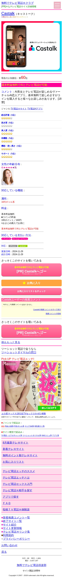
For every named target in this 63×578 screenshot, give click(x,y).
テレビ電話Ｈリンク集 (16, 531)
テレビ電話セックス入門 (17, 484)
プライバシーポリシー (16, 538)
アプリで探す (11, 496)
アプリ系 (55, 435)
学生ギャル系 (19, 426)
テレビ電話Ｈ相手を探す (17, 490)
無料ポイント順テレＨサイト (20, 455)
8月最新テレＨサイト (15, 442)
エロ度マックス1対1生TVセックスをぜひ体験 (23, 413)
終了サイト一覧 (12, 521)
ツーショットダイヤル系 (32, 435)
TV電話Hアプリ (35, 108)
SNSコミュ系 (46, 435)
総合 (3, 426)
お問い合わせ (9, 545)
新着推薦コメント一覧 (16, 517)
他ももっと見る (10, 342)
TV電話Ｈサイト (19, 108)
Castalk (8, 13)
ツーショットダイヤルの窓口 (18, 352)
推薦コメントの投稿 (53, 313)
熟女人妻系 (9, 426)
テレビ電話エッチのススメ (19, 471)
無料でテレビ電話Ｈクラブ (17, 3)
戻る (4, 551)
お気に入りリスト (13, 461)
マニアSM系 (29, 426)
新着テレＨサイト (13, 449)
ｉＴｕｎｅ (6, 239)
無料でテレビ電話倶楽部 (31, 565)
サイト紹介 (9, 524)
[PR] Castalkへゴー (31, 270)
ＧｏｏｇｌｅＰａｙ (19, 239)
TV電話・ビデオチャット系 (11, 435)
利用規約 (8, 535)
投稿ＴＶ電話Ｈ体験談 (16, 509)
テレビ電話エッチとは (16, 477)
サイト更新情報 (12, 528)
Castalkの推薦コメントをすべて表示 (47, 309)
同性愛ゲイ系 (39, 426)
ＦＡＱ (7, 503)
